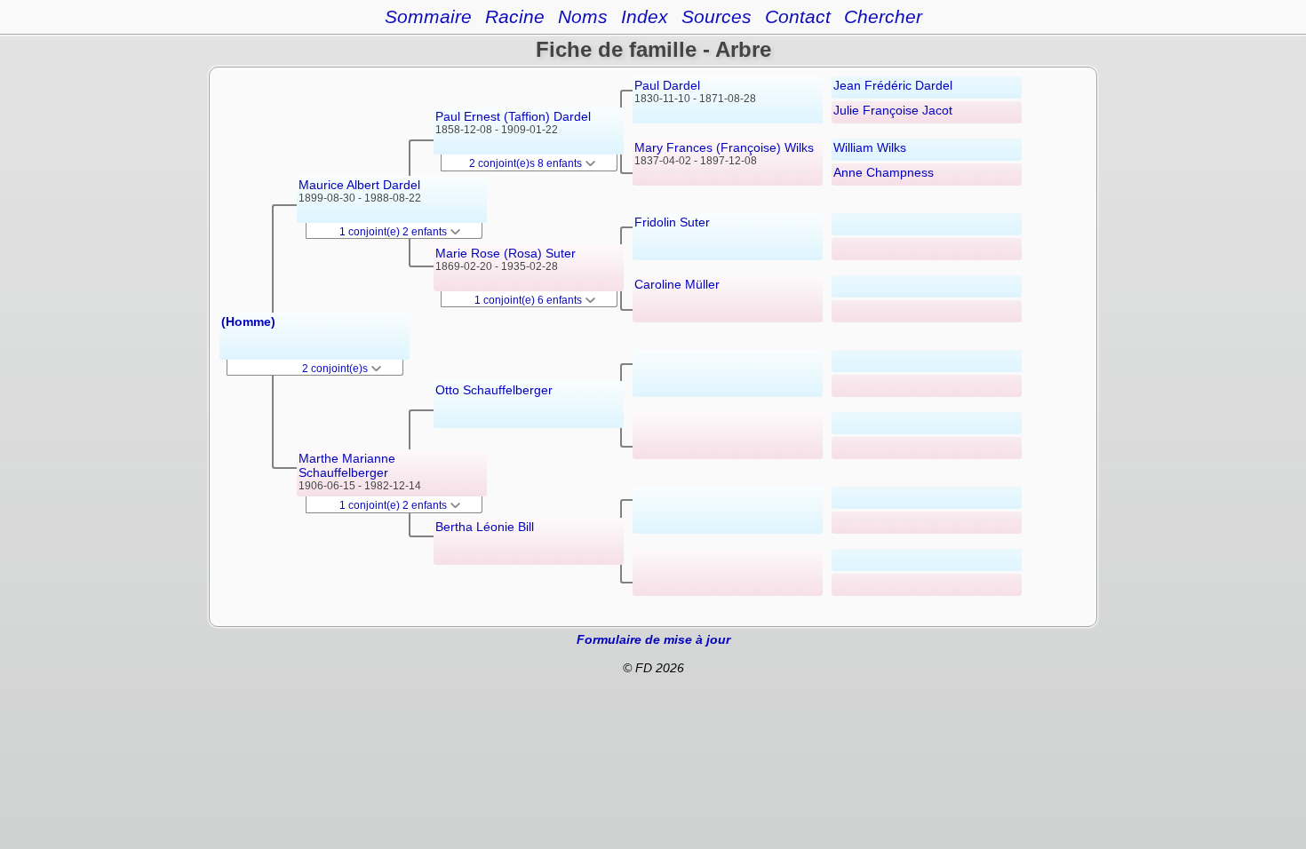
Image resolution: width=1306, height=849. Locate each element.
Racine (515, 16)
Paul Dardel (667, 85)
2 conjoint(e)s (336, 368)
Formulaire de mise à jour (653, 639)
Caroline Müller (677, 284)
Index (644, 16)
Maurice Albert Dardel (359, 185)
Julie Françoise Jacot (892, 110)
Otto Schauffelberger (494, 390)
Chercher (883, 16)
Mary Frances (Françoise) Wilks (724, 147)
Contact (798, 16)
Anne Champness (883, 172)
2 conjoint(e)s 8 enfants (527, 163)
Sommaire (428, 16)
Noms (583, 16)
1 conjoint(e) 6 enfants (529, 300)
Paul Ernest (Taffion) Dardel (513, 116)
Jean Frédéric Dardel (892, 85)
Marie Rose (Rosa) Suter (505, 253)
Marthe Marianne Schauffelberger (347, 465)
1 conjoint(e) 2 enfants (394, 232)
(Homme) (248, 321)
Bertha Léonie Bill (484, 527)
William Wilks (869, 147)
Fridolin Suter (672, 222)
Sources (716, 16)
